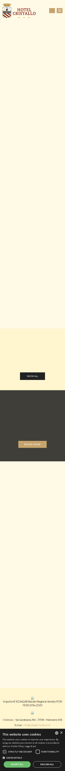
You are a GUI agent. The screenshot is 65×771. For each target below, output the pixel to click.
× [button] (61, 732)
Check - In (8, 178)
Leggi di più (30, 746)
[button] (32, 758)
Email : (18, 725)
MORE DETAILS (18, 305)
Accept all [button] (17, 764)
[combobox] (56, 733)
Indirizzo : (9, 719)
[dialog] (32, 750)
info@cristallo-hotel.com (37, 725)
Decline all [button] (47, 764)
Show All (32, 376)
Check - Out (8, 195)
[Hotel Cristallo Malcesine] (19, 11)
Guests (8, 211)
